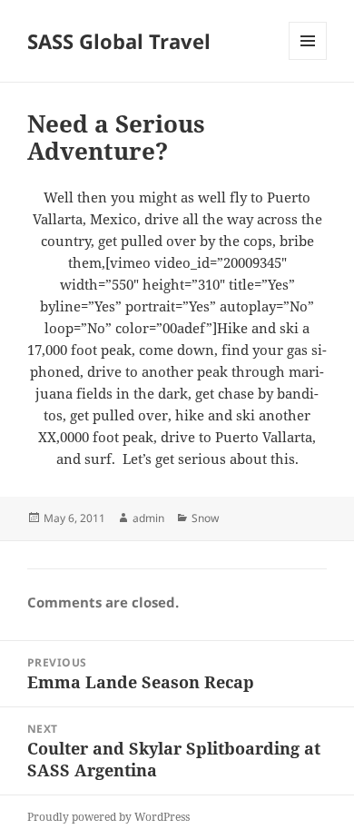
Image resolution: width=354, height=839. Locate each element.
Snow (205, 518)
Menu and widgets (308, 59)
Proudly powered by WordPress (108, 816)
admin (148, 518)
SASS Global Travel (119, 40)
